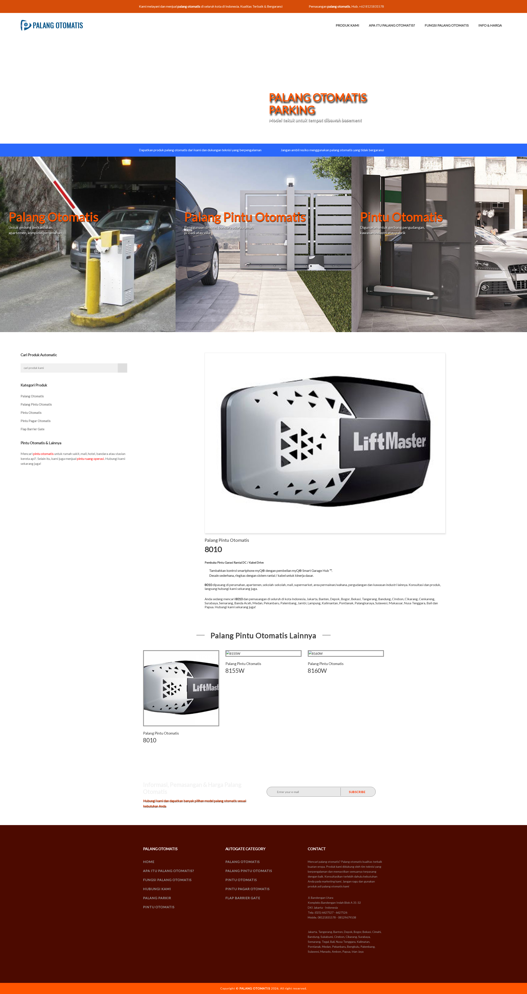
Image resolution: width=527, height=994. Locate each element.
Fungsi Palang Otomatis (447, 25)
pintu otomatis (43, 454)
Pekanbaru (271, 603)
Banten (324, 599)
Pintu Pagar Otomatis (36, 421)
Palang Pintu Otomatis (36, 404)
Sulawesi (381, 603)
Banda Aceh (242, 603)
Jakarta (312, 599)
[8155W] (263, 653)
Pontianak (346, 603)
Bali (429, 603)
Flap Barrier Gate (32, 429)
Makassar (396, 603)
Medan (257, 603)
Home (148, 862)
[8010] (181, 688)
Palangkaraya (364, 603)
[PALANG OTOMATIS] (52, 25)
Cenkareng (426, 599)
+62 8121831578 (371, 6)
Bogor (345, 599)
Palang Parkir (157, 898)
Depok (335, 599)
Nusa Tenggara (414, 603)
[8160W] (346, 653)
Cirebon (397, 599)
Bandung (384, 599)
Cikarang (411, 599)
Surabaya (211, 603)
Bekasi (356, 599)
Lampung (314, 603)
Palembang (288, 603)
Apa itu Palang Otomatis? (392, 25)
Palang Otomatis (32, 396)
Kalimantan (330, 603)
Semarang (226, 603)
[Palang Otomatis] (88, 244)
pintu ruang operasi (90, 458)
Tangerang (369, 599)
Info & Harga (490, 25)
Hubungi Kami (157, 889)
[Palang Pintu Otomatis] (263, 244)
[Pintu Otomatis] (439, 244)
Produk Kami (347, 25)
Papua (209, 607)
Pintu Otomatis (31, 412)
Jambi (302, 603)
